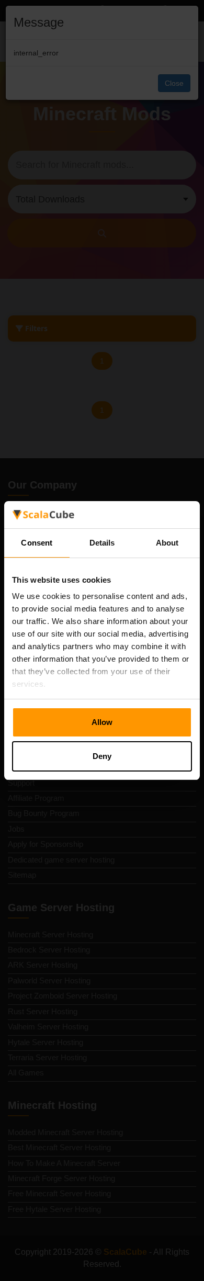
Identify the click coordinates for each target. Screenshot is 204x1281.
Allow (102, 722)
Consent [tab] (36, 542)
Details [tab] (102, 542)
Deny (102, 756)
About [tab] (167, 542)
